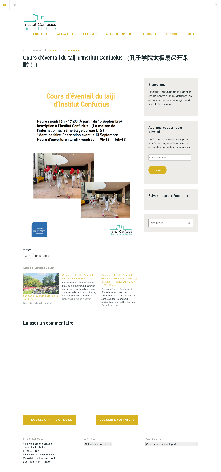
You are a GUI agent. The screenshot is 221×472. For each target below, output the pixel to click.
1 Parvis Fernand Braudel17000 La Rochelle (38, 445)
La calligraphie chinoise (51, 420)
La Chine (89, 34)
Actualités (65, 34)
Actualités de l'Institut (62, 50)
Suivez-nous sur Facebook (168, 195)
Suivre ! (157, 170)
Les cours (149, 34)
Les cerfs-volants (115, 420)
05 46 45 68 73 (31, 451)
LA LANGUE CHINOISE (118, 34)
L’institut (40, 34)
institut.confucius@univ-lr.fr (38, 454)
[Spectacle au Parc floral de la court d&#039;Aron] (41, 283)
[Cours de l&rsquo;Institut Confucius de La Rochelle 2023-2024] (81, 286)
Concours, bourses (180, 34)
